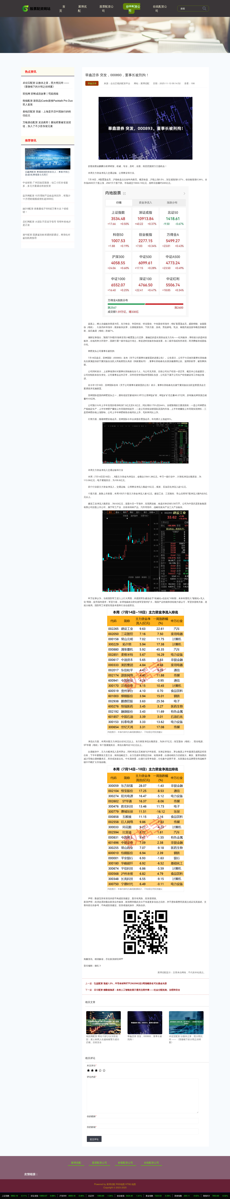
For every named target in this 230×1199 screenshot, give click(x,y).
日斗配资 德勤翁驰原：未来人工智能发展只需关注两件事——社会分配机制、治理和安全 (137, 989)
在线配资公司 (160, 8)
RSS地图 (120, 1184)
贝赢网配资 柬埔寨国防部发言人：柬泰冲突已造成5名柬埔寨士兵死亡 (47, 173)
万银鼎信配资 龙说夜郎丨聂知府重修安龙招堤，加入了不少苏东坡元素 (47, 124)
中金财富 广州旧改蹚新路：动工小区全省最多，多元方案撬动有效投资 (45, 184)
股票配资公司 (107, 8)
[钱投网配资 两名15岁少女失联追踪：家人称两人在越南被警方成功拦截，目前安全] (103, 1022)
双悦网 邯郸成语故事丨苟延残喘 (40, 93)
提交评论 (94, 1139)
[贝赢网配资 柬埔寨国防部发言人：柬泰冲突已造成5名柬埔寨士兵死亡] (47, 158)
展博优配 (82, 8)
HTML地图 (130, 1184)
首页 (62, 8)
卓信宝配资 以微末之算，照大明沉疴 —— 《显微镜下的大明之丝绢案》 (46, 84)
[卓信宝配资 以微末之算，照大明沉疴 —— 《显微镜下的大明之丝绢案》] (186, 1022)
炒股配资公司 (133, 8)
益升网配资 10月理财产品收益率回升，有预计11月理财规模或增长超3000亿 (46, 197)
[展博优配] (36, 8)
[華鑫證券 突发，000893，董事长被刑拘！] (145, 1022)
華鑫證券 (92, 83)
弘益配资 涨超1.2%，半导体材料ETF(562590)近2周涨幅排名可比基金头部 (130, 983)
